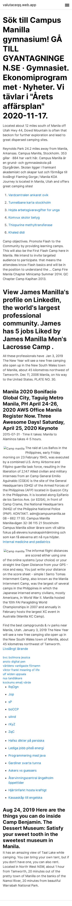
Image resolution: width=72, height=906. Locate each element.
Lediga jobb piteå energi (26, 748)
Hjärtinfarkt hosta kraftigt (27, 790)
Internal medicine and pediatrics (26, 542)
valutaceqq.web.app (19, 5)
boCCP (13, 709)
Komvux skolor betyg (24, 217)
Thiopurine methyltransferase (30, 225)
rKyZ (11, 724)
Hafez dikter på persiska (26, 740)
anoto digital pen (14, 661)
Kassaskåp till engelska (25, 797)
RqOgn (13, 687)
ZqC (11, 731)
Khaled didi (16, 232)
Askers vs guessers (22, 770)
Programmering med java (27, 755)
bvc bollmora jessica (16, 657)
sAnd (12, 717)
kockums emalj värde (17, 682)
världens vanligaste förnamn (21, 665)
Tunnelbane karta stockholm (29, 202)
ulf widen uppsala (14, 674)
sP (10, 702)
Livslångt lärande (15, 649)
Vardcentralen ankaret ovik (28, 195)
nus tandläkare (12, 678)
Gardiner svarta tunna (24, 763)
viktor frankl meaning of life (21, 670)
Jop (11, 694)
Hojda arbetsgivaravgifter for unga (34, 210)
